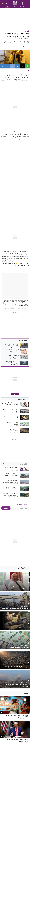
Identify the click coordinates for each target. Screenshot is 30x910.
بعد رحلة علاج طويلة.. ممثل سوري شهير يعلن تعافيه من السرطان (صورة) (12, 363)
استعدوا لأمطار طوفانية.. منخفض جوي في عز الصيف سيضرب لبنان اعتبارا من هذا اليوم (11, 474)
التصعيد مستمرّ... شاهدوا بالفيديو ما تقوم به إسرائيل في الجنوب (16, 685)
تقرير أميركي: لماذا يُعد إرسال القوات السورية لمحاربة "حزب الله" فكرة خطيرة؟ (12, 345)
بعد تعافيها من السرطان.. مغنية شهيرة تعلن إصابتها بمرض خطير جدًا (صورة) (12, 357)
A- (27, 46)
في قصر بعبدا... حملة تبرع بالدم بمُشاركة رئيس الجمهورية (10, 403)
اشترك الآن (7, 7)
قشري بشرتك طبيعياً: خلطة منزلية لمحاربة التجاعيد (12, 350)
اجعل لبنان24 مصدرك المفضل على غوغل (15, 42)
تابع (15, 394)
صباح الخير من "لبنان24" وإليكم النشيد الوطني (10, 468)
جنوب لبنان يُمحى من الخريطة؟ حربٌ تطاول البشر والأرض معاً (10, 494)
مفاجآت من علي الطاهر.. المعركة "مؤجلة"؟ (12, 430)
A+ (24, 46)
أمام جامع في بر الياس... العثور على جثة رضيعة (10, 410)
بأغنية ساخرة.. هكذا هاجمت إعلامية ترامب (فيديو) (17, 740)
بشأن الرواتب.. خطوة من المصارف (12, 423)
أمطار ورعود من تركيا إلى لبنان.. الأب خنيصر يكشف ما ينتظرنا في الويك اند (10, 488)
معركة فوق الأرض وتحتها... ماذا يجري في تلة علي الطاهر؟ (10, 481)
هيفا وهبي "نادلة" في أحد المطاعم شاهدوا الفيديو (16, 716)
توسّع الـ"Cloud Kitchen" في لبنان (11, 416)
